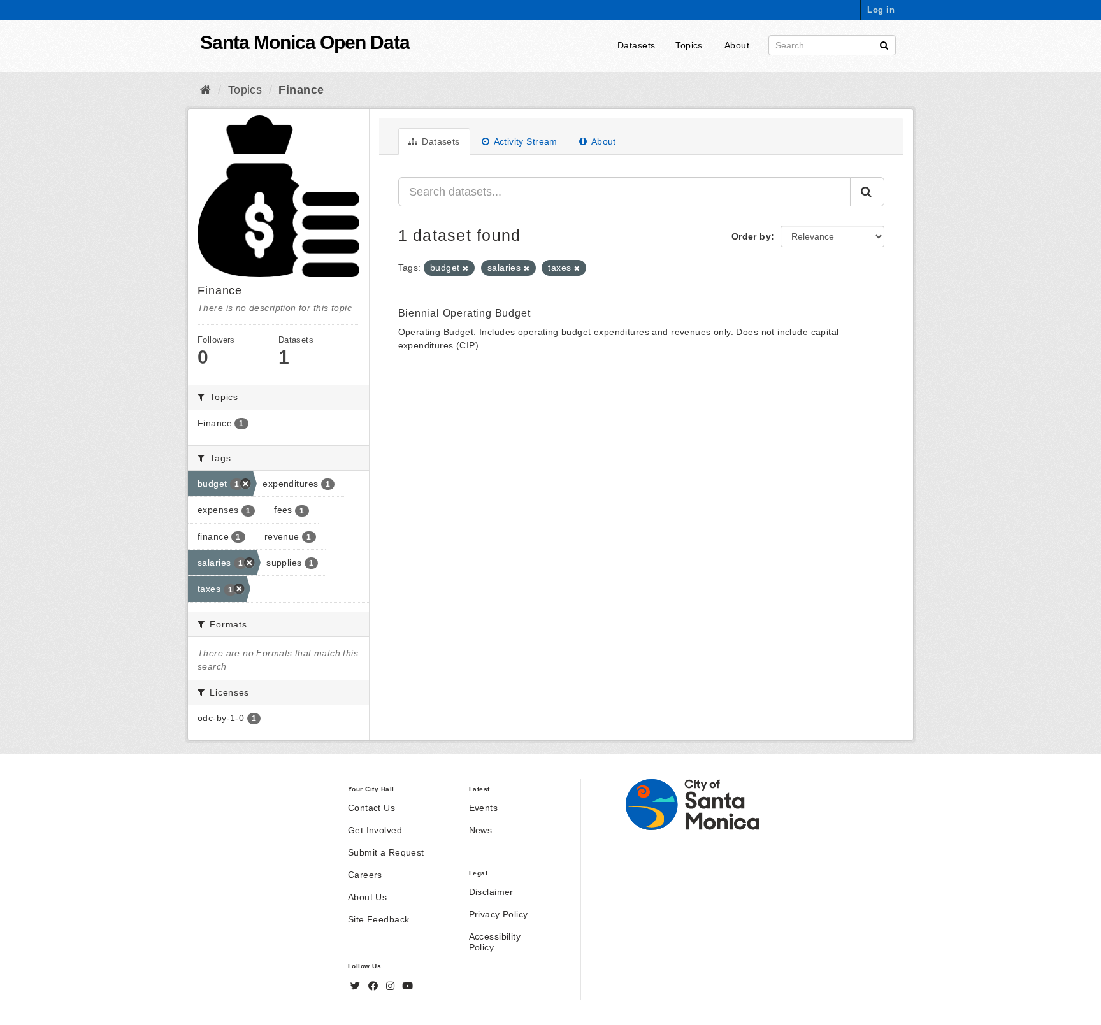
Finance (301, 89)
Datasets (636, 45)
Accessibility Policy (495, 941)
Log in (881, 10)
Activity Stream (524, 141)
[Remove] (465, 268)
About (736, 45)
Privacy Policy (498, 914)
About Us (367, 897)
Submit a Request (386, 852)
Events (483, 808)
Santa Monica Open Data (305, 42)
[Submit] (884, 44)
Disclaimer (491, 892)
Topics (689, 45)
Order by (751, 236)
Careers (365, 875)
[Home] (205, 89)
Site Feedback (378, 919)
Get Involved (375, 830)
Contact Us (371, 808)
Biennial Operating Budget (464, 313)
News (481, 830)
